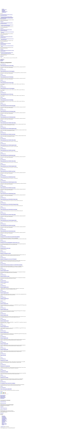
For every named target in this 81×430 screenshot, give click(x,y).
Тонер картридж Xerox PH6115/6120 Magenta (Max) (9, 204)
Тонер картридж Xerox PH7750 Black (6, 99)
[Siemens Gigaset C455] (3, 313)
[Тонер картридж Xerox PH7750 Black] (3, 98)
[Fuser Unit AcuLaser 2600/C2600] (3, 387)
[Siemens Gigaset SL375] (3, 285)
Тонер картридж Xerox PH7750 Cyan (6, 94)
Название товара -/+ (2, 59)
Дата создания (1, 60)
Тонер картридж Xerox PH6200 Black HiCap (8, 193)
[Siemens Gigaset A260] (3, 342)
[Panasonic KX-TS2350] (3, 370)
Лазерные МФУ (3, 419)
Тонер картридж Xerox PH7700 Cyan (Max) (7, 105)
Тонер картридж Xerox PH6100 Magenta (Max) (8, 220)
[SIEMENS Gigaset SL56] (3, 280)
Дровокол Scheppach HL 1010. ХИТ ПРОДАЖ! (8, 259)
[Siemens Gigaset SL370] (3, 291)
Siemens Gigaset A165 (4, 349)
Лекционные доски (4, 420)
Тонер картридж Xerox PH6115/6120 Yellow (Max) (9, 199)
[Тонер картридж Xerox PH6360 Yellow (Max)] (3, 121)
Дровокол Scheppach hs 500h (5, 253)
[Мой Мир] (3, 392)
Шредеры (3, 424)
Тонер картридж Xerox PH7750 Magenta (7, 88)
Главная (1, 426)
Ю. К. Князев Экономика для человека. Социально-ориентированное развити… (6, 15)
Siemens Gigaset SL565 (4, 270)
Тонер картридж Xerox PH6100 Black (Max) (7, 231)
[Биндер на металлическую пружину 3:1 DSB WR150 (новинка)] (3, 263)
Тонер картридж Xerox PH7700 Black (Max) (7, 111)
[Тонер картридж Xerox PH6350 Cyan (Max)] (3, 148)
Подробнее (1, 68)
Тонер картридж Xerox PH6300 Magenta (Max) (8, 166)
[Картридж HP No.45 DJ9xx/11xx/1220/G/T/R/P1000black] (3, 235)
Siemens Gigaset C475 (4, 303)
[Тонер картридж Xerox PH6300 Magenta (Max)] (3, 164)
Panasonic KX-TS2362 (4, 360)
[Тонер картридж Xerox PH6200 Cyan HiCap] (3, 186)
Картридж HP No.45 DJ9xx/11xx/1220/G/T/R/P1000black (10, 236)
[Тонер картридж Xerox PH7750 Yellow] (3, 81)
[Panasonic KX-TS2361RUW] (3, 364)
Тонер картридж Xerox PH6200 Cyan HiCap (7, 187)
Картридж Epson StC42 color (5, 248)
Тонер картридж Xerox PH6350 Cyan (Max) (7, 150)
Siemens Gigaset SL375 (4, 287)
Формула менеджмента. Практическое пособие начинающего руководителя (6, 30)
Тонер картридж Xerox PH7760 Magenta (7, 71)
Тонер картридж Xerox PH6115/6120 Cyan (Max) (8, 209)
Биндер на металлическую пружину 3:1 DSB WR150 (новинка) (11, 264)
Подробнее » (2, 21)
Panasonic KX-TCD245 (4, 377)
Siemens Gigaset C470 (4, 309)
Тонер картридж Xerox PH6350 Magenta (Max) (8, 145)
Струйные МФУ (3, 422)
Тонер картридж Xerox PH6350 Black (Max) (7, 155)
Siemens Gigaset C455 (4, 315)
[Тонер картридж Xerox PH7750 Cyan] (3, 92)
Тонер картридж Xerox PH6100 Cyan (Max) (7, 225)
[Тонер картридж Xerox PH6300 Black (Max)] (3, 175)
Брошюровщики (3, 416)
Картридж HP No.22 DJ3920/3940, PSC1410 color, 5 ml (9, 242)
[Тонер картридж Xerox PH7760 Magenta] (3, 69)
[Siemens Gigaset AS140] (3, 319)
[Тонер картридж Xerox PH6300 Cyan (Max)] (3, 169)
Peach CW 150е (3, 355)
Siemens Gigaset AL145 (4, 326)
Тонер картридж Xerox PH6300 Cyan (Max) (7, 171)
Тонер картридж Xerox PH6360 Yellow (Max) (8, 122)
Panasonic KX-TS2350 (4, 371)
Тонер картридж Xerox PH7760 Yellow (7, 65)
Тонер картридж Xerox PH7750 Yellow (7, 82)
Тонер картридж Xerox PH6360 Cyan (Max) (7, 134)
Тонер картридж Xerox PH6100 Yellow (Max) (8, 214)
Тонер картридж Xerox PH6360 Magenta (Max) (8, 128)
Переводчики (3, 421)
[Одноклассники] (2, 392)
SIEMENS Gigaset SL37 (4, 298)
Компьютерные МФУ (4, 418)
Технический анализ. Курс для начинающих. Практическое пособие (5, 43)
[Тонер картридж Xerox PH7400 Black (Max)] (3, 115)
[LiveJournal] (4, 392)
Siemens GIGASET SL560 (4, 276)
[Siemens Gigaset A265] (3, 336)
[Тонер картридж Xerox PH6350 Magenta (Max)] (3, 143)
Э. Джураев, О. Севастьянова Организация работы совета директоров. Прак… (6, 23)
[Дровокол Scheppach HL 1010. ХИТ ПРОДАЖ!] (3, 257)
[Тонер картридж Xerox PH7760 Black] (3, 75)
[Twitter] (1, 392)
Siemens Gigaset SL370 (4, 292)
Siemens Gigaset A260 (4, 343)
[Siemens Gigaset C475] (3, 302)
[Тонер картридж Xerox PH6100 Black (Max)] (3, 229)
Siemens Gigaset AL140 (4, 332)
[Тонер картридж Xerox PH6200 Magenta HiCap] (3, 180)
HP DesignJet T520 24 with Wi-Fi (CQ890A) (7, 383)
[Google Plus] (5, 392)
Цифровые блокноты (4, 423)
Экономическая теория (3, 401)
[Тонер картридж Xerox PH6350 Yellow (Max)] (3, 138)
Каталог (3, 426)
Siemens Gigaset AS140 (4, 320)
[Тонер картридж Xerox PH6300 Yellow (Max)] (3, 159)
